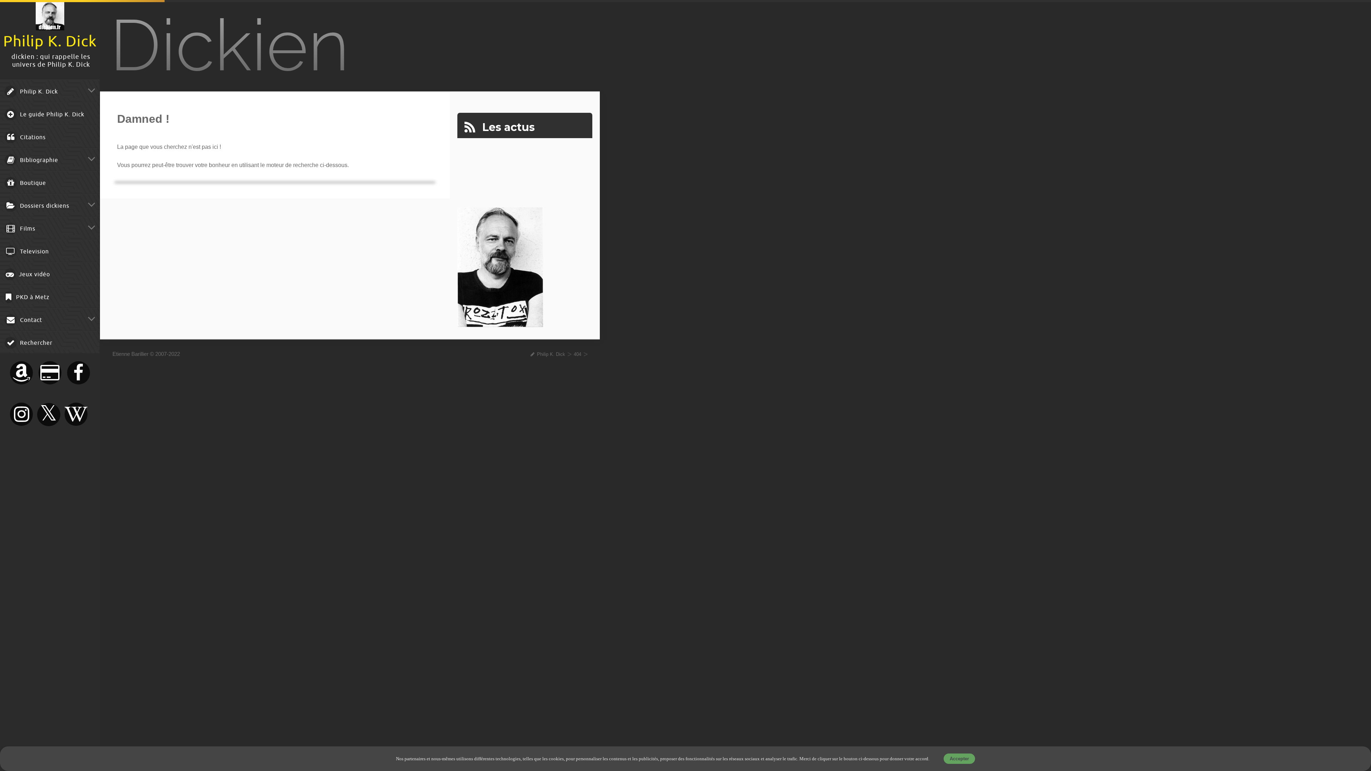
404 (577, 354)
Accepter (959, 758)
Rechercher (35, 343)
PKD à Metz (32, 297)
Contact (30, 320)
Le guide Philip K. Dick (51, 114)
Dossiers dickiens (43, 206)
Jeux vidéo (33, 274)
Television (33, 251)
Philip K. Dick (38, 91)
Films (26, 228)
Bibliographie (38, 160)
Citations (32, 137)
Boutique (32, 183)
